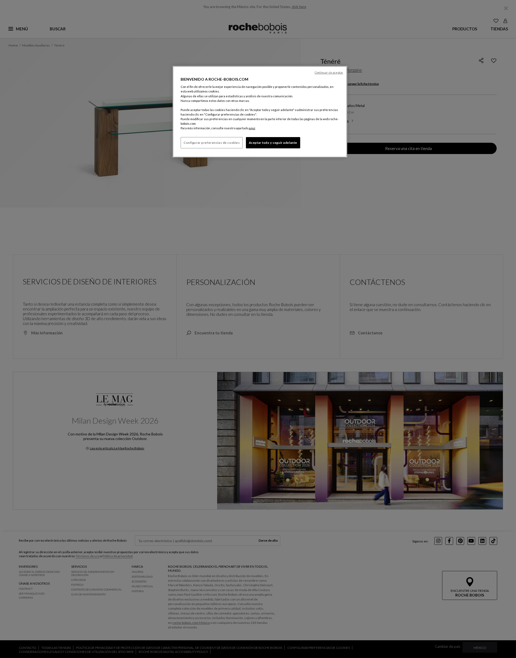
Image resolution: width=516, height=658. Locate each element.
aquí (252, 128)
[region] (260, 112)
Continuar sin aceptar (329, 72)
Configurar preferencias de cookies (212, 142)
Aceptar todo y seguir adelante (273, 142)
